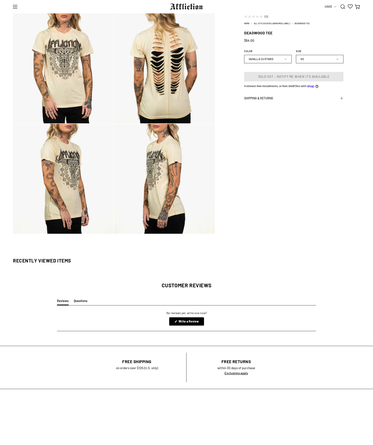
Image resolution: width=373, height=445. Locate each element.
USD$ (328, 6)
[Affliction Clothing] (186, 6)
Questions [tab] (80, 302)
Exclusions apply (236, 373)
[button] (342, 6)
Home (247, 23)
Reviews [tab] (63, 302)
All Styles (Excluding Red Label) (272, 23)
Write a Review (191, 322)
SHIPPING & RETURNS (258, 98)
